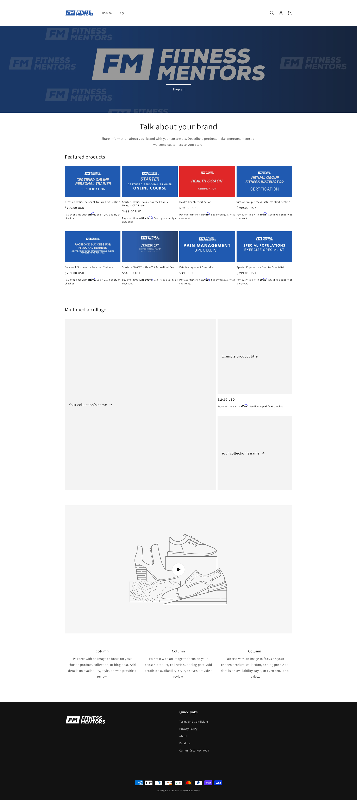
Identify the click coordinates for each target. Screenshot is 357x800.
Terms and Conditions (194, 721)
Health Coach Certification (195, 202)
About (183, 736)
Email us (185, 743)
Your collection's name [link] (88, 404)
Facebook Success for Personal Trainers (89, 267)
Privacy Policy (188, 729)
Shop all (179, 89)
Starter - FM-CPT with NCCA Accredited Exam (149, 267)
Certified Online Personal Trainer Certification (92, 202)
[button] (271, 13)
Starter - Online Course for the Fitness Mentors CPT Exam (145, 203)
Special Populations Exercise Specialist (260, 267)
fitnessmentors (172, 790)
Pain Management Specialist (196, 267)
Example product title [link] (240, 356)
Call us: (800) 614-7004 (194, 750)
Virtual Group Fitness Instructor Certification (263, 202)
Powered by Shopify (190, 790)
